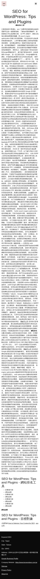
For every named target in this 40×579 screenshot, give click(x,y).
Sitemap (4, 566)
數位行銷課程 (27, 455)
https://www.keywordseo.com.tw (26, 562)
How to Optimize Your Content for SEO (21, 523)
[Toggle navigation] (35, 4)
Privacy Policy (6, 570)
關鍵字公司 (24, 321)
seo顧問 (31, 192)
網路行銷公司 (20, 165)
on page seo (24, 296)
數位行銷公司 (26, 227)
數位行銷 (10, 275)
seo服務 (14, 59)
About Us (4, 574)
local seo (4, 142)
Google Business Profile (9, 558)
